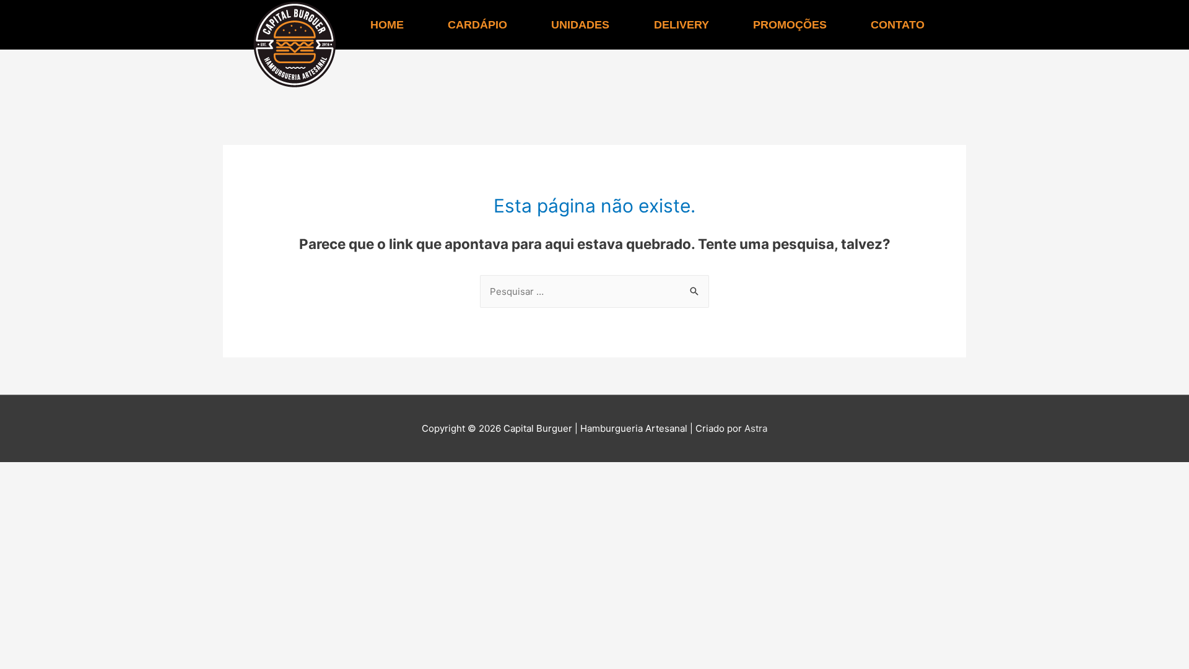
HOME (387, 25)
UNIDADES (580, 25)
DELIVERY (681, 25)
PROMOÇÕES (790, 25)
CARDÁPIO (477, 25)
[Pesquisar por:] (594, 291)
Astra (755, 428)
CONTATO (898, 25)
